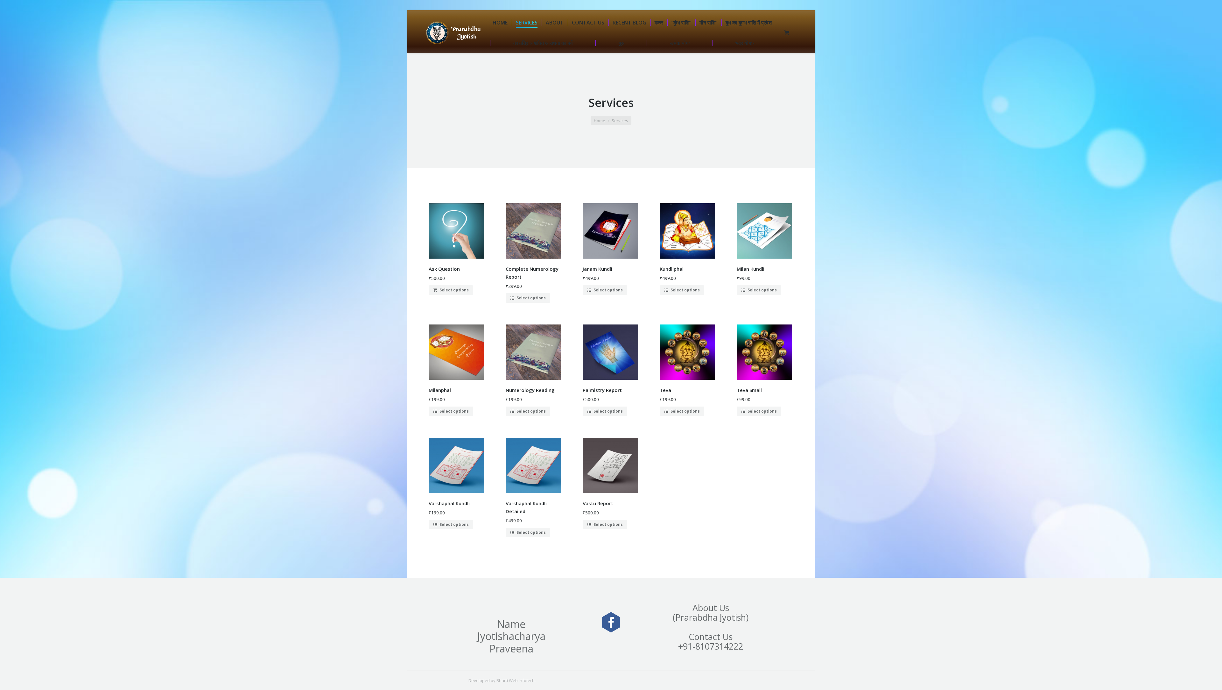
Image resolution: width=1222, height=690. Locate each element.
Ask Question (444, 269)
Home (599, 120)
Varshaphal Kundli (449, 503)
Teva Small (749, 390)
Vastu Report (598, 503)
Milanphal (440, 390)
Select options (454, 290)
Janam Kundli (597, 269)
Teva (665, 390)
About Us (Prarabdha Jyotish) (710, 612)
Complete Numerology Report (532, 273)
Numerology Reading (530, 390)
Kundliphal (672, 269)
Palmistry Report (602, 390)
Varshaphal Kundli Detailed (526, 507)
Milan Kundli (750, 269)
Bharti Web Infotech (515, 680)
